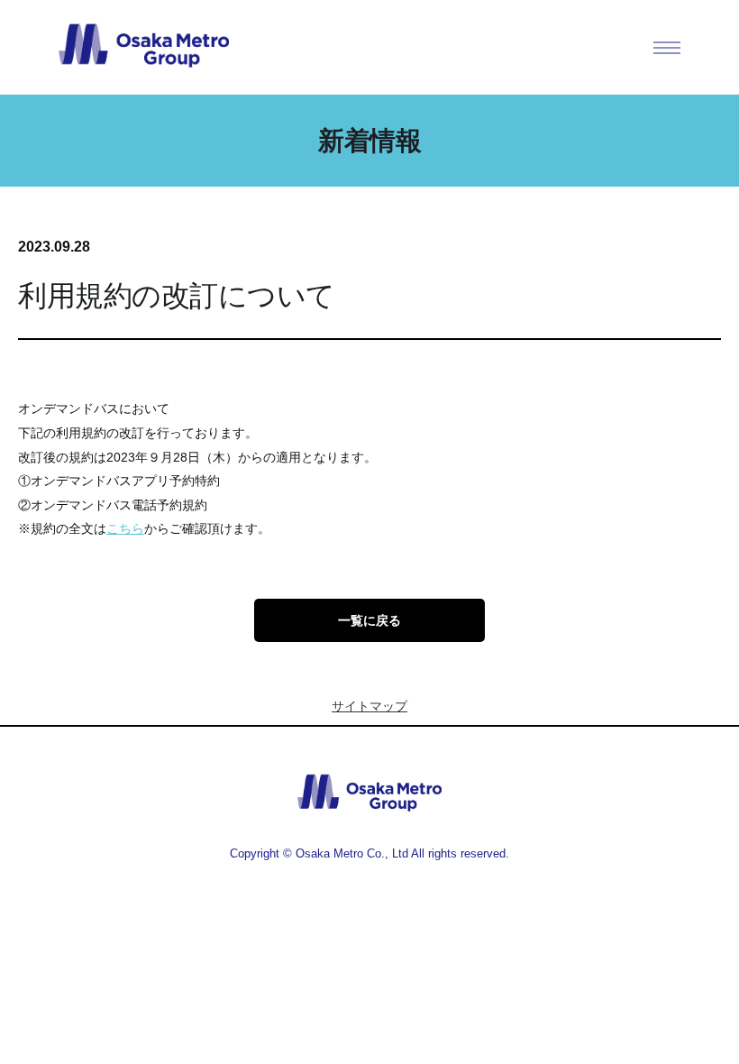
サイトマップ (369, 706)
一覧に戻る (369, 620)
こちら (125, 528)
